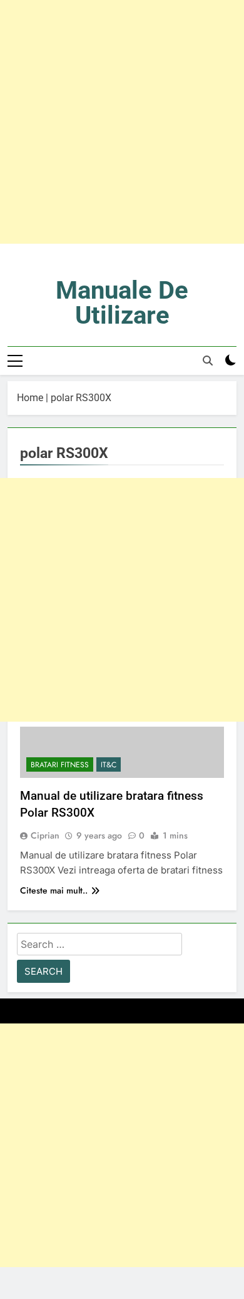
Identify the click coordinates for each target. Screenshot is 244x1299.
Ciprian (45, 835)
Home (30, 398)
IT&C (108, 764)
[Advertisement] (122, 122)
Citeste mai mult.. (54, 890)
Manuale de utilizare (122, 303)
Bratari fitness (60, 764)
